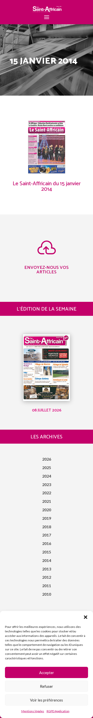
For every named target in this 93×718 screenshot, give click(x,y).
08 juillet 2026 (46, 410)
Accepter (46, 672)
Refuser (46, 686)
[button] (85, 617)
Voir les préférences (46, 700)
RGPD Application (58, 711)
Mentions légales (32, 711)
